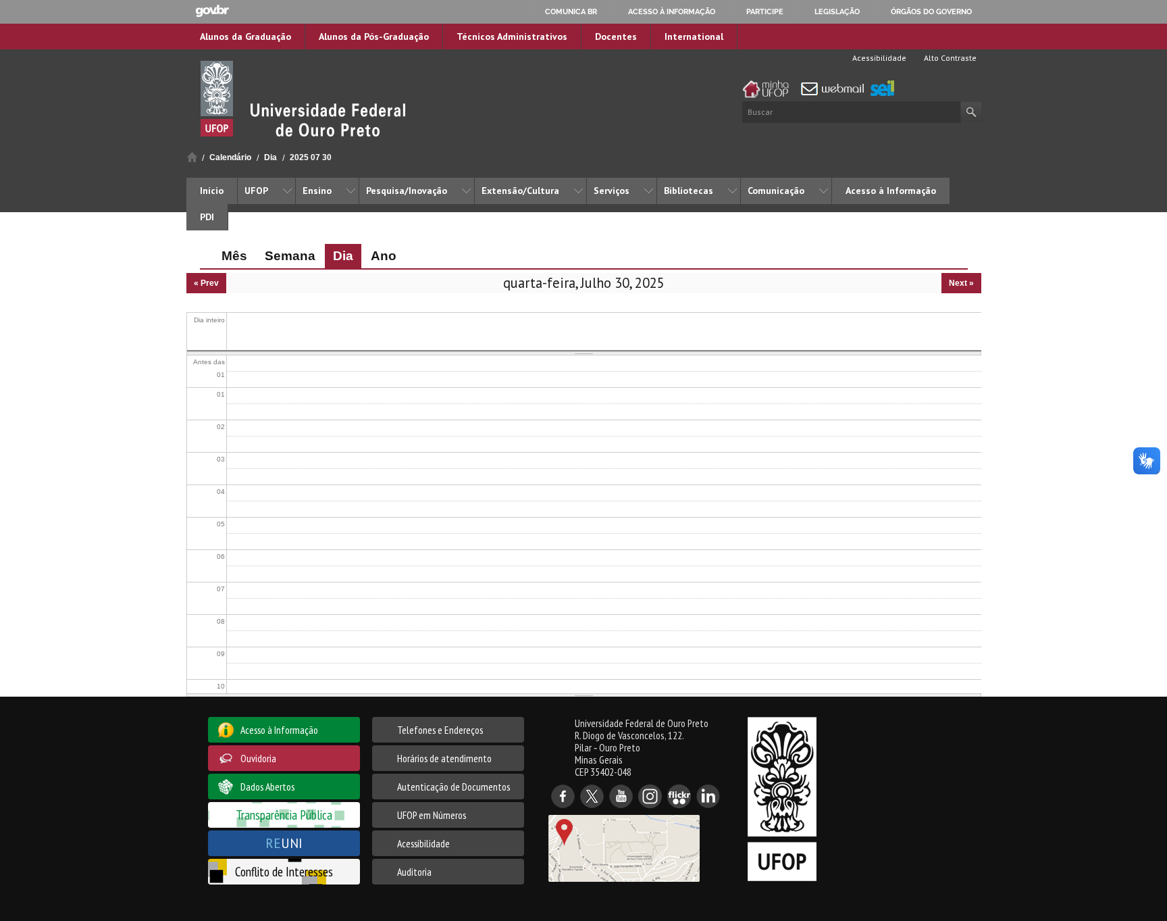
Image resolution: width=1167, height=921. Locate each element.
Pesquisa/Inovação (406, 190)
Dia (270, 157)
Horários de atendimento (444, 758)
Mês (234, 256)
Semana (290, 256)
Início (192, 157)
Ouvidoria (258, 758)
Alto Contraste (949, 58)
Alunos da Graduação (245, 36)
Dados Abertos (267, 786)
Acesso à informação (671, 11)
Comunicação (776, 190)
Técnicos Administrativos (512, 36)
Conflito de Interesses (284, 871)
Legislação (837, 11)
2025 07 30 (311, 157)
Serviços (611, 190)
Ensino (317, 190)
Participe (764, 11)
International (694, 36)
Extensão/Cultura (520, 190)
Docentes (616, 36)
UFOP (256, 190)
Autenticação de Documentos (453, 786)
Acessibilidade (878, 58)
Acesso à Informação (891, 190)
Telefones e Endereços (440, 730)
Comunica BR (571, 11)
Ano (383, 256)
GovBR (212, 11)
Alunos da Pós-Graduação (374, 36)
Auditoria (414, 871)
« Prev (206, 283)
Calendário (230, 157)
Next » (961, 283)
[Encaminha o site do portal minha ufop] (769, 89)
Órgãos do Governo (931, 11)
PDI (207, 217)
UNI (284, 843)
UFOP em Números (431, 815)
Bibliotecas (688, 190)
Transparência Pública (284, 814)
